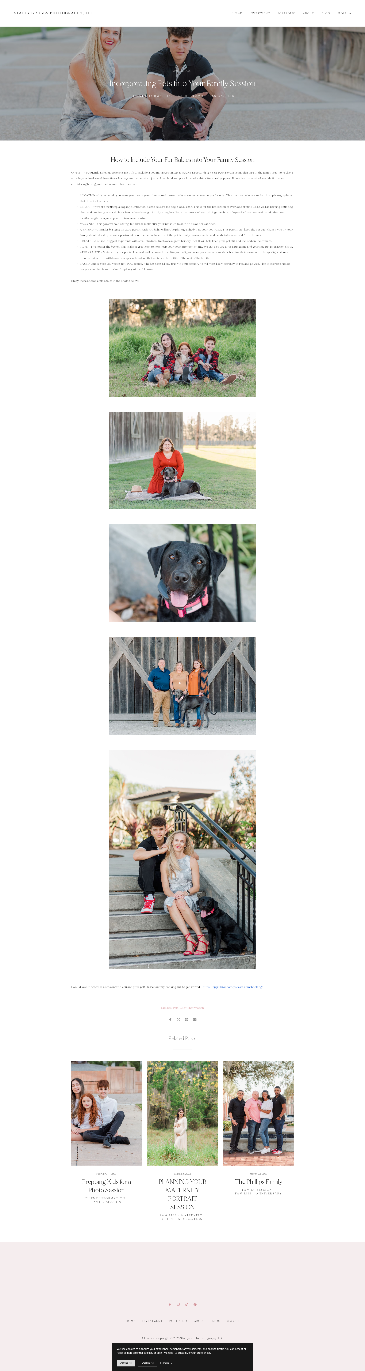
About (308, 13)
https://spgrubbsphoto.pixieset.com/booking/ (233, 987)
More (343, 13)
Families (182, 96)
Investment (260, 13)
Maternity (191, 1215)
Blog (326, 13)
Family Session (208, 96)
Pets (230, 96)
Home (237, 13)
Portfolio (287, 13)
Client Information (151, 96)
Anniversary (269, 1193)
